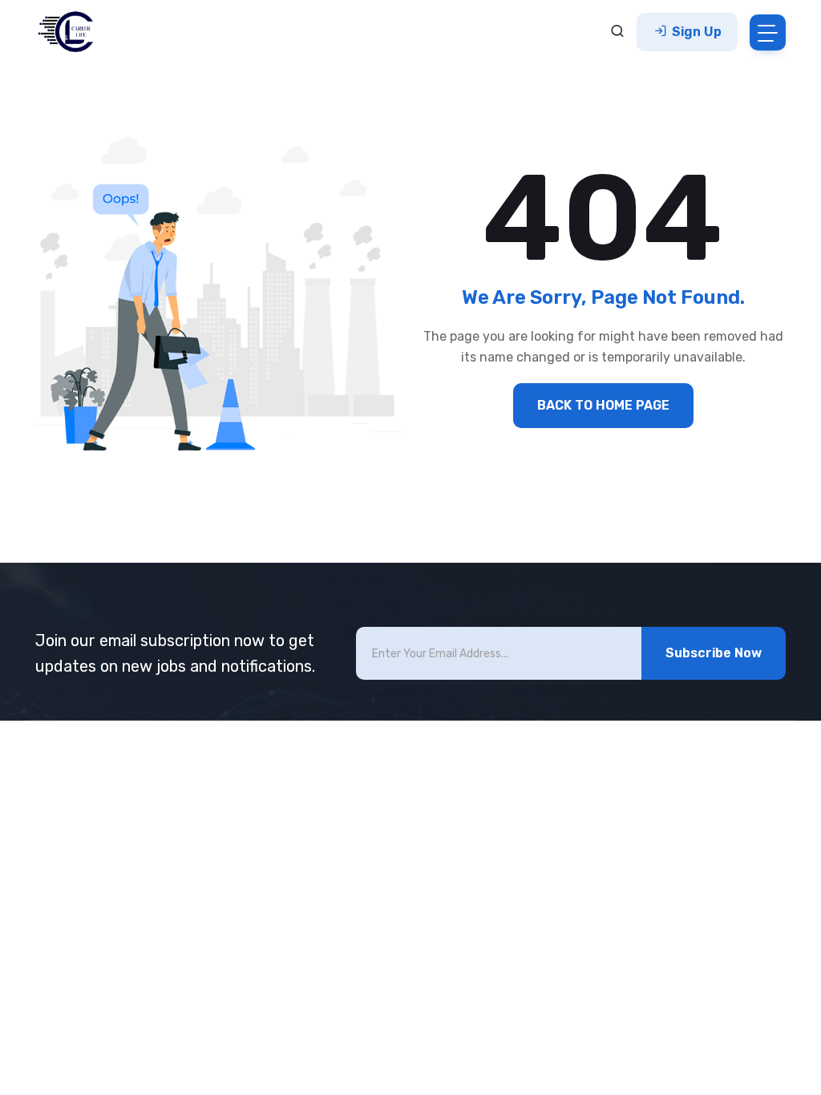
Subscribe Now (713, 653)
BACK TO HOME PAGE (603, 405)
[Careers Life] (70, 32)
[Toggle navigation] (768, 32)
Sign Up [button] (695, 31)
